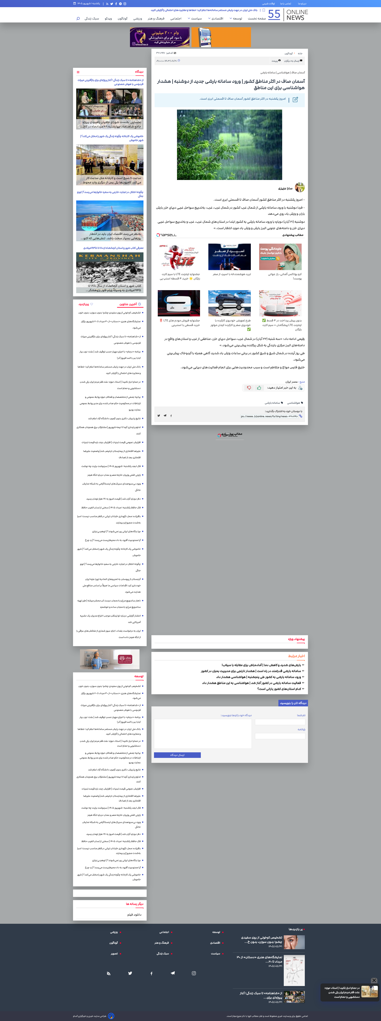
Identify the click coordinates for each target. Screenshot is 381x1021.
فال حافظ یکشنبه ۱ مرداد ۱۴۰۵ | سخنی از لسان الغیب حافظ (111, 507)
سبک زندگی (93, 18)
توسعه (238, 18)
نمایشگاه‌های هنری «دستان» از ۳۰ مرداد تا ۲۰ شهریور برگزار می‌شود (111, 325)
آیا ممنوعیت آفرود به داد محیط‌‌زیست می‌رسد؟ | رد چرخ (113, 540)
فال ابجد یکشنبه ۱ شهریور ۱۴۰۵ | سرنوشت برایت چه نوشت (111, 466)
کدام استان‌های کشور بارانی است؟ (279, 689)
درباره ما (303, 3)
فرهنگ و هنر (157, 18)
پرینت (275, 61)
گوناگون (123, 18)
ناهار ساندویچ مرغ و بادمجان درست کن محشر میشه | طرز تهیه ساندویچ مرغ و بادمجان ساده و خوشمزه (109, 604)
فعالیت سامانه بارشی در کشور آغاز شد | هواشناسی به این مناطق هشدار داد (252, 683)
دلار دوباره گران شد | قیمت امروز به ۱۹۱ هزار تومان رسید (113, 499)
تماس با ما (286, 3)
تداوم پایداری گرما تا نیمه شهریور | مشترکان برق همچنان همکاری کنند (108, 430)
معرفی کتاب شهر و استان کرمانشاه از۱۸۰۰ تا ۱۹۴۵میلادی (113, 248)
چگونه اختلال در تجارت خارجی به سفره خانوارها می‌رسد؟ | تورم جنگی (110, 567)
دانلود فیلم (134, 914)
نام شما (301, 715)
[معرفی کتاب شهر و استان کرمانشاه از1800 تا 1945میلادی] (109, 272)
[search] (78, 19)
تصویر (115, 954)
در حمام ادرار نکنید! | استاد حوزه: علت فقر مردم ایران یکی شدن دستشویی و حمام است (210, 10)
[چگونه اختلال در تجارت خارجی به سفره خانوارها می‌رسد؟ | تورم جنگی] (109, 220)
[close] (374, 980)
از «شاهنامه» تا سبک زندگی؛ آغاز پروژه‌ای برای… (261, 995)
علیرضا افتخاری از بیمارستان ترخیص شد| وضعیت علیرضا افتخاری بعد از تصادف (112, 454)
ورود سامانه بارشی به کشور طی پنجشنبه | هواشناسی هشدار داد (259, 677)
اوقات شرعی (268, 3)
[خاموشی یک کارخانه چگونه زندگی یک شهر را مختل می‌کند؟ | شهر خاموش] (109, 165)
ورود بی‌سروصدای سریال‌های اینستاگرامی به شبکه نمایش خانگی (111, 487)
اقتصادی (218, 18)
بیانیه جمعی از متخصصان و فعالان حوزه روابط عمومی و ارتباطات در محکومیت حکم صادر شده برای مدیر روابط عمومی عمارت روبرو (110, 403)
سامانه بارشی (272, 403)
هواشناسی (293, 403)
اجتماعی (176, 18)
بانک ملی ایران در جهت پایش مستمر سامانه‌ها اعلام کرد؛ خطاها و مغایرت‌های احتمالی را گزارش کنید (109, 370)
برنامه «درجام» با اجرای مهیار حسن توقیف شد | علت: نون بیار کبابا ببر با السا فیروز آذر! (110, 355)
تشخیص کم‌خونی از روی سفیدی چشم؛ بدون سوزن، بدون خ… (261, 939)
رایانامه (301, 729)
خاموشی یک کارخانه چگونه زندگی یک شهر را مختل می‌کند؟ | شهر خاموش (109, 552)
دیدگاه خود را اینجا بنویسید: (236, 715)
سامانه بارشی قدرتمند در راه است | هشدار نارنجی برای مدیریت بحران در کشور (251, 671)
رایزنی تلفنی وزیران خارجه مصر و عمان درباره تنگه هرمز (114, 475)
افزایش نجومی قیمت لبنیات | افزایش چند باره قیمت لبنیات (111, 442)
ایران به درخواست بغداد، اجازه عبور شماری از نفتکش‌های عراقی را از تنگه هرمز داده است (108, 634)
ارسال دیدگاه (177, 755)
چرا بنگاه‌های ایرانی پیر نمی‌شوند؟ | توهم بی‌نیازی (116, 531)
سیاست (197, 18)
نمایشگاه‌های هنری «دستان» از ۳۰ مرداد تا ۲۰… (259, 959)
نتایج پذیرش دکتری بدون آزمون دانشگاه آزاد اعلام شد (114, 418)
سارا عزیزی (285, 188)
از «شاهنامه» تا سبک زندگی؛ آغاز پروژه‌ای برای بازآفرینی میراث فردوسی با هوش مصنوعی (111, 340)
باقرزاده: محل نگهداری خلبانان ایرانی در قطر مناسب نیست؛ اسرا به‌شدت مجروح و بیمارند (109, 519)
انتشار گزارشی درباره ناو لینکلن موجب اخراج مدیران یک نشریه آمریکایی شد (110, 619)
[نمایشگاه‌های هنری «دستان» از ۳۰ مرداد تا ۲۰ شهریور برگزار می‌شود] (294, 970)
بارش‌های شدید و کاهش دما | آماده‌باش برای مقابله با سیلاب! (262, 665)
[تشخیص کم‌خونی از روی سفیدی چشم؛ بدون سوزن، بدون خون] (294, 942)
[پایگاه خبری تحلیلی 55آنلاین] (288, 14)
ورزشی (138, 18)
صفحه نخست (257, 18)
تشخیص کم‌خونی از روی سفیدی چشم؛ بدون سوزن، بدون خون (109, 312)
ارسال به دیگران (292, 61)
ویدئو (109, 18)
